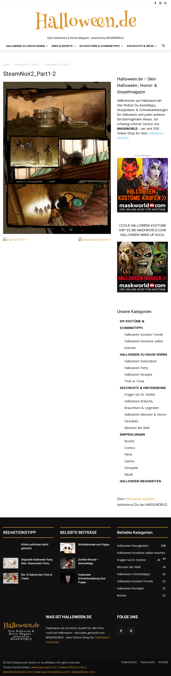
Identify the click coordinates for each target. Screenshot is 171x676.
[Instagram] (160, 3)
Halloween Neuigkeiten (140, 481)
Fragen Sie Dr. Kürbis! (139, 394)
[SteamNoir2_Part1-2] (57, 233)
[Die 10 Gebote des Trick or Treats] (10, 578)
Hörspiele (131, 468)
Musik (128, 474)
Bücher (129, 441)
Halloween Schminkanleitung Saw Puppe (92, 578)
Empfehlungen (132, 434)
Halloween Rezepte (138, 374)
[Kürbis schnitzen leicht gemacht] (10, 548)
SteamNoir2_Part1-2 (27, 64)
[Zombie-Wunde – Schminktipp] (67, 563)
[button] (163, 46)
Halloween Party (136, 368)
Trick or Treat (134, 381)
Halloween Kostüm (140, 499)
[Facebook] (155, 3)
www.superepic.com (44, 667)
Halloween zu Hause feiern (143, 354)
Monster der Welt (137, 428)
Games (129, 461)
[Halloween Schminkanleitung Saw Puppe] (67, 578)
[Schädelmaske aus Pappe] (67, 548)
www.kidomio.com (83, 672)
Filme (128, 454)
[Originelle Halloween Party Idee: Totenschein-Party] (10, 563)
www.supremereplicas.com (52, 672)
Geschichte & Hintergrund (143, 388)
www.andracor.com (72, 667)
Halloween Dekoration (140, 361)
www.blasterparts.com (17, 672)
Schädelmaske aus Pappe (93, 544)
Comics (129, 448)
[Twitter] (165, 3)
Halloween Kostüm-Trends (143, 334)
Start (6, 64)
